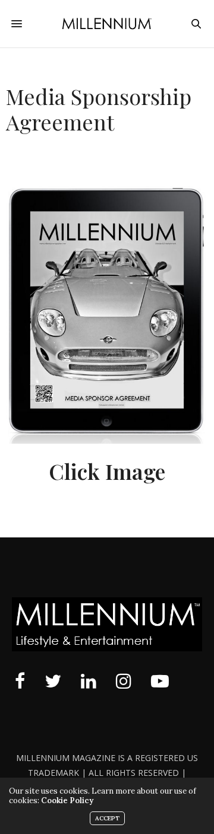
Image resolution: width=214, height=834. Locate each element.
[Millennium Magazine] (107, 23)
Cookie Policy (67, 800)
